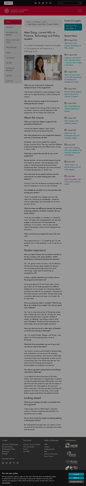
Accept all (76, 474)
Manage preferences (76, 481)
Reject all (76, 478)
